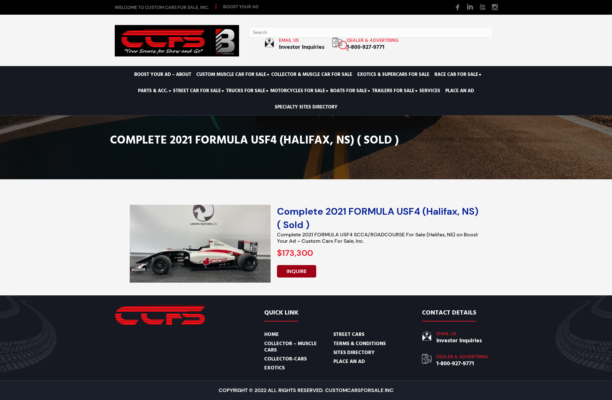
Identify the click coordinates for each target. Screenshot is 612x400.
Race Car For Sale (456, 74)
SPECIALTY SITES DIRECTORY (306, 107)
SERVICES (429, 90)
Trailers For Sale (393, 90)
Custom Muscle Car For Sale (231, 74)
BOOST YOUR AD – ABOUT (162, 74)
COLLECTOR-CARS (285, 358)
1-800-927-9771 (365, 47)
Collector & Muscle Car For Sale (311, 74)
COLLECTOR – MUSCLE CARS (290, 346)
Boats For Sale (348, 90)
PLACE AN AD (459, 90)
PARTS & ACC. (153, 90)
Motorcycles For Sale (297, 90)
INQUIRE (297, 271)
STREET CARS (348, 334)
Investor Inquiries (301, 47)
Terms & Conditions (359, 343)
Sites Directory (354, 352)
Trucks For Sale (245, 90)
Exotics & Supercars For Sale (393, 74)
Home (271, 334)
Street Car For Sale (197, 90)
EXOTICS (274, 367)
